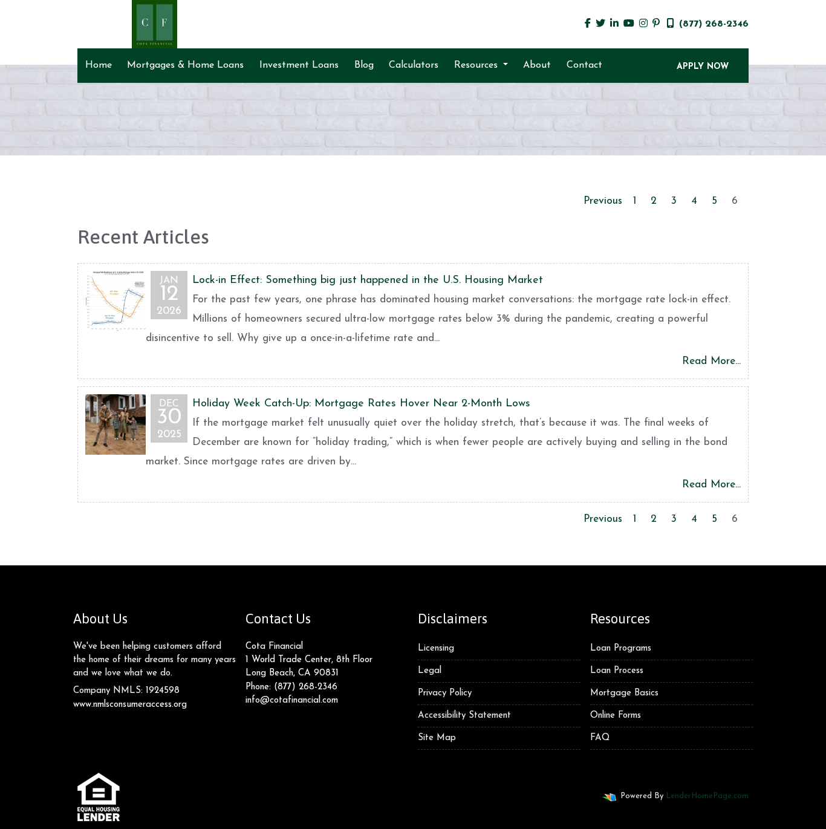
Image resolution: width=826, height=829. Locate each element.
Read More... (711, 361)
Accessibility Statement (464, 715)
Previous (603, 201)
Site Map (437, 738)
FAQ (600, 738)
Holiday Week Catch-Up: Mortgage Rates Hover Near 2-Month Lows (361, 403)
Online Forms (615, 715)
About (537, 65)
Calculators (413, 65)
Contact (584, 65)
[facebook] (588, 24)
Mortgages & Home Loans (185, 65)
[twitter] (600, 24)
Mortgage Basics (624, 693)
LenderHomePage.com (707, 796)
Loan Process (616, 670)
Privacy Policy (445, 693)
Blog (364, 65)
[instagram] (643, 24)
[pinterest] (656, 24)
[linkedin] (614, 24)
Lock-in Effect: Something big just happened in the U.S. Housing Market (367, 280)
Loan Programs (620, 648)
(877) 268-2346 (714, 24)
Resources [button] (477, 65)
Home (98, 65)
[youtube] (628, 24)
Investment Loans (299, 65)
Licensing (436, 648)
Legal (429, 670)
